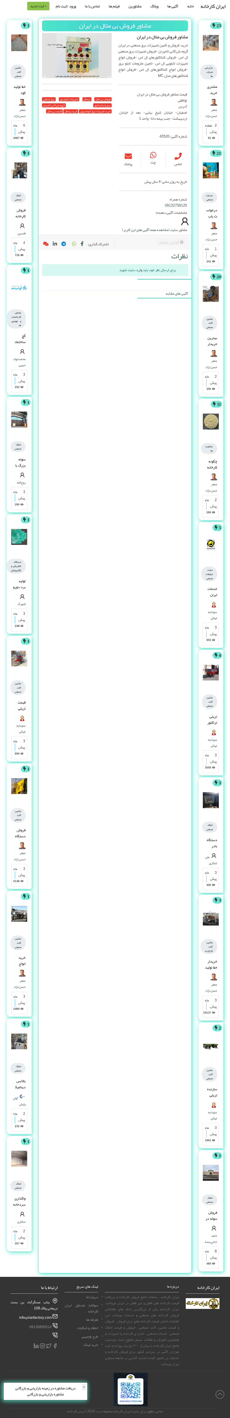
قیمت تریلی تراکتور (21, 708)
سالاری (21, 1221)
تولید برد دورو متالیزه (19, 587)
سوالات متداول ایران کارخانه (81, 1308)
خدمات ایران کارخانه (212, 594)
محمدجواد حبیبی (19, 362)
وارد (139, 270)
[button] (73, 244)
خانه (190, 6)
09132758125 (176, 205)
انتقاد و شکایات (87, 1328)
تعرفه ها (92, 1319)
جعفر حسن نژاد (211, 113)
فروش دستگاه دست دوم (20, 839)
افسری (22, 233)
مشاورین (135, 6)
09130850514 (40, 1327)
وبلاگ (154, 6)
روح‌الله (21, 482)
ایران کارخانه (213, 6)
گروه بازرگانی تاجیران (54, 105)
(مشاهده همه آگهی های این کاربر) (145, 229)
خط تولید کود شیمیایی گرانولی (19, 96)
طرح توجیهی (90, 1336)
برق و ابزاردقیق (102, 105)
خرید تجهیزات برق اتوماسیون (95, 111)
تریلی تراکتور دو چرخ (212, 722)
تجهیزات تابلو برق (69, 99)
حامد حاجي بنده (211, 1238)
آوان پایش (19, 1101)
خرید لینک (90, 1344)
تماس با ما (92, 6)
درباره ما (92, 1297)
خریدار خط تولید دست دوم (211, 970)
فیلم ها (114, 6)
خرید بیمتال (70, 111)
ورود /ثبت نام (66, 6)
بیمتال (86, 99)
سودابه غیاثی (212, 615)
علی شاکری (211, 860)
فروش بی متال (103, 99)
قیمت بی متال (54, 111)
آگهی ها (172, 6)
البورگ (22, 604)
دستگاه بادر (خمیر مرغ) (212, 849)
